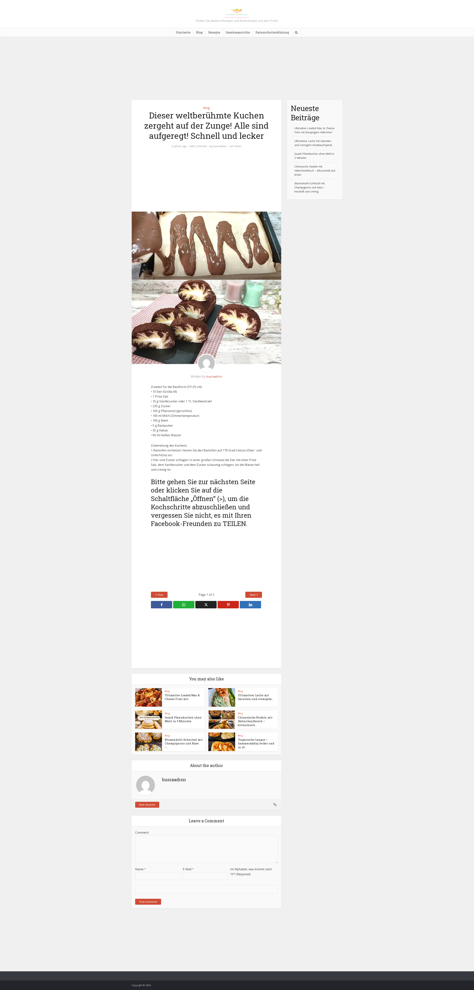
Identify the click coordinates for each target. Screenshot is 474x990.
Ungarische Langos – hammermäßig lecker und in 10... (256, 743)
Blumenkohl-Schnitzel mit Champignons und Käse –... (184, 743)
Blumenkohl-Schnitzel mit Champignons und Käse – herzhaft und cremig (309, 187)
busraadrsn (220, 146)
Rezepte (214, 32)
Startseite (183, 32)
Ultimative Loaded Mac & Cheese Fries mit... (182, 697)
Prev (160, 595)
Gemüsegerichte (238, 32)
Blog (199, 32)
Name (140, 869)
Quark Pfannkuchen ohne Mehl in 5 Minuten (183, 719)
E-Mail (188, 869)
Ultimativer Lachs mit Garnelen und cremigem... (255, 697)
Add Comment (198, 146)
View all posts (147, 804)
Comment (142, 832)
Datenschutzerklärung (272, 32)
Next (253, 595)
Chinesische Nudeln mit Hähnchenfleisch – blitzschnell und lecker (314, 170)
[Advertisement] (237, 68)
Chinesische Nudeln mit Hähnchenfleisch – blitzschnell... (255, 721)
